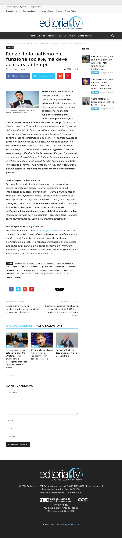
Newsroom (26, 274)
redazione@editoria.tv (67, 524)
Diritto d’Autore (85, 36)
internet (42, 270)
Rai (68, 274)
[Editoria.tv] (61, 23)
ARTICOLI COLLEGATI (20, 325)
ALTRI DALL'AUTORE (49, 325)
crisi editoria (13, 267)
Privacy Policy (70, 11)
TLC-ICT (62, 36)
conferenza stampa (45, 263)
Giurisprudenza (46, 11)
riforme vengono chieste (46, 230)
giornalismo (47, 267)
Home (32, 36)
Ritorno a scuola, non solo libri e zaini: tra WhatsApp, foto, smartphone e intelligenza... (102, 62)
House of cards (13, 270)
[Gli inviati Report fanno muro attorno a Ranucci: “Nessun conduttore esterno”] (42, 340)
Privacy (72, 36)
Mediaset (68, 270)
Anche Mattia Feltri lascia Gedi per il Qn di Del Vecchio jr (67, 353)
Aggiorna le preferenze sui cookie (61, 508)
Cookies (58, 11)
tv (25, 277)
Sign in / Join (36, 7)
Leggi (18, 11)
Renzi (9, 277)
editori (25, 267)
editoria (34, 267)
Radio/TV (52, 36)
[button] (112, 35)
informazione (30, 270)
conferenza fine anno (24, 263)
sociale (18, 277)
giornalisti (60, 267)
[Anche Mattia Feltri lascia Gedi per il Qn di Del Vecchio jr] (67, 340)
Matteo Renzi (55, 270)
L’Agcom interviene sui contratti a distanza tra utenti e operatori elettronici (22, 309)
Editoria (41, 36)
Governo (71, 267)
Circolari (9, 11)
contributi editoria (65, 263)
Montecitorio (13, 274)
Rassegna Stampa (30, 11)
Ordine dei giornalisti (44, 274)
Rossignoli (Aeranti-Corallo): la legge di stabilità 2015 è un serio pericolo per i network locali (61, 311)
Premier (60, 274)
